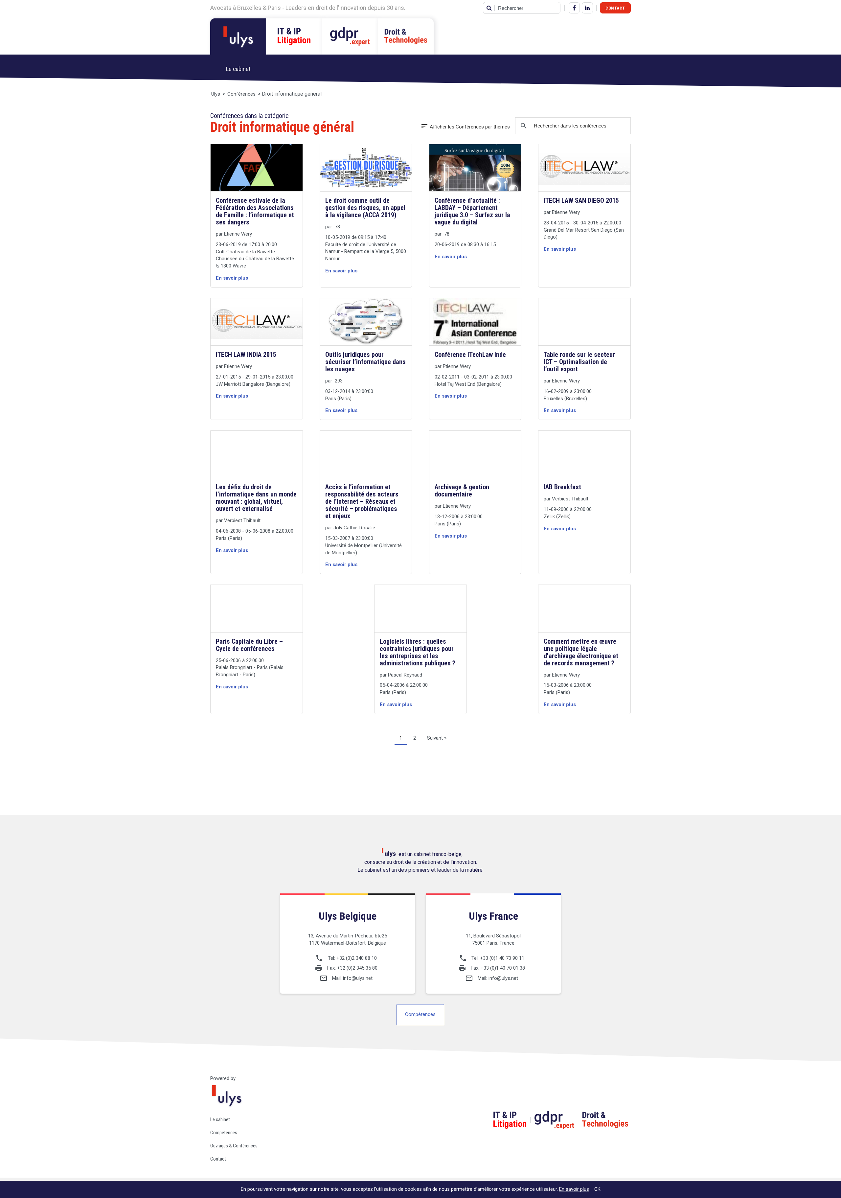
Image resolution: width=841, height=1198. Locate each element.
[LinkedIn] (587, 7)
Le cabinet (220, 1119)
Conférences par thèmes (465, 127)
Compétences (420, 1014)
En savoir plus (574, 1189)
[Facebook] (574, 7)
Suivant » (436, 738)
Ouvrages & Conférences (234, 1146)
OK (597, 1189)
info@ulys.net (358, 978)
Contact (615, 8)
